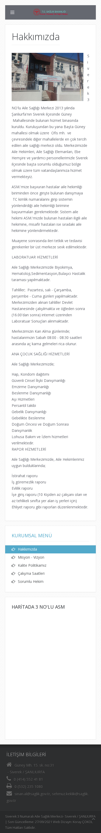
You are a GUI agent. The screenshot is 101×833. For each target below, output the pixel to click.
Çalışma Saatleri (31, 573)
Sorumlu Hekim (31, 581)
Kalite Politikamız (32, 565)
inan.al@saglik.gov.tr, (33, 793)
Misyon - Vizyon (31, 557)
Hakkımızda (27, 549)
